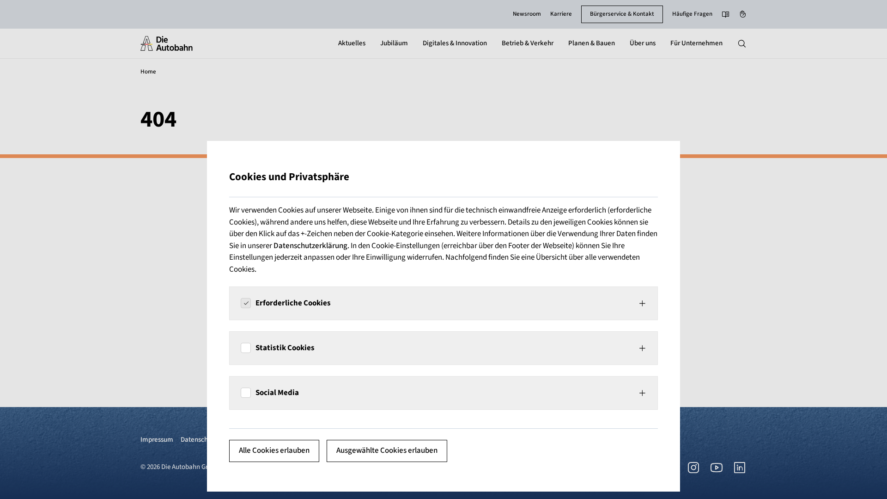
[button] (443, 303)
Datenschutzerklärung (310, 245)
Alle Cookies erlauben (274, 450)
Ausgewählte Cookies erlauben (386, 450)
